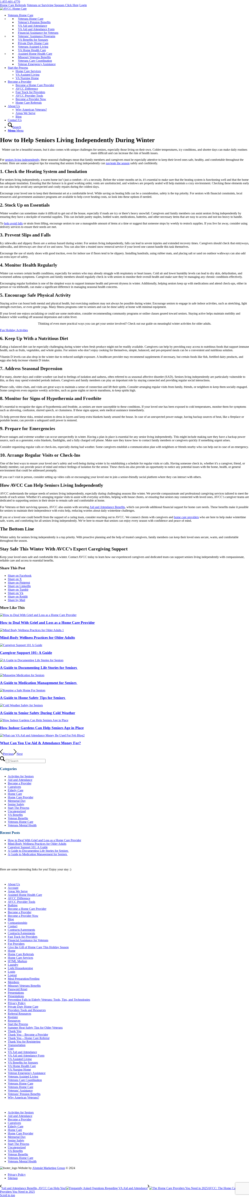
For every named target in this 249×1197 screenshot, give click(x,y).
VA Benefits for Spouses (23, 1062)
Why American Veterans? (23, 1097)
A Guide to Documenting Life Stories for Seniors (39, 668)
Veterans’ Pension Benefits (24, 1094)
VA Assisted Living (20, 1059)
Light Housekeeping (20, 968)
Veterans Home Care (20, 821)
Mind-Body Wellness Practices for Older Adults (37, 637)
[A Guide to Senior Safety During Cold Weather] (21, 705)
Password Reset (17, 989)
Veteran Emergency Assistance (27, 1073)
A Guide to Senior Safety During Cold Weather (37, 713)
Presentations (16, 992)
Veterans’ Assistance (20, 1090)
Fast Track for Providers (22, 936)
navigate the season (118, 163)
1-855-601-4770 (10, 1)
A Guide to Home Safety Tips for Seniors (33, 698)
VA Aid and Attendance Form (26, 1055)
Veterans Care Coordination (25, 1080)
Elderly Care (15, 790)
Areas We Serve (18, 891)
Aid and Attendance (20, 779)
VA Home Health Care (22, 1066)
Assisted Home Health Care (25, 894)
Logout (12, 975)
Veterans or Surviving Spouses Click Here (53, 5)
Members (13, 982)
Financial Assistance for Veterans (28, 940)
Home (11, 950)
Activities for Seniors (21, 776)
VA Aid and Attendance (22, 1052)
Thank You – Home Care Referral (28, 1038)
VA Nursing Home (19, 1069)
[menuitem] (128, 40)
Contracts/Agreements (21, 929)
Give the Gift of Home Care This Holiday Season (38, 947)
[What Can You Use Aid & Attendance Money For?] (42, 735)
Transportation (16, 1045)
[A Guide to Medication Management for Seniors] (22, 675)
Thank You (14, 1031)
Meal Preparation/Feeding (23, 978)
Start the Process (18, 1024)
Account (13, 887)
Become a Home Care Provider (27, 908)
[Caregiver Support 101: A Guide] (21, 645)
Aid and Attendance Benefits (107, 507)
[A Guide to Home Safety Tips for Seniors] (22, 690)
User (11, 1048)
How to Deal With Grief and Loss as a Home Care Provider (47, 623)
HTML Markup (17, 961)
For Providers (16, 943)
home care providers (186, 517)
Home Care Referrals (13, 5)
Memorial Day (17, 800)
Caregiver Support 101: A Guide (26, 653)
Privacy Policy (17, 1003)
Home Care (15, 793)
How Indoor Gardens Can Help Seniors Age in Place (42, 728)
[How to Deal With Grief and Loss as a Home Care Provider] (38, 615)
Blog (11, 919)
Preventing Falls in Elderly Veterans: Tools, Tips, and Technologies (49, 999)
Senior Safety (16, 804)
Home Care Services (20, 957)
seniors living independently (22, 159)
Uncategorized (17, 811)
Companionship (17, 922)
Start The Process (18, 807)
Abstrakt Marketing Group (48, 1168)
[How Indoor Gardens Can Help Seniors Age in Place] (34, 720)
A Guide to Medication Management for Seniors (38, 683)
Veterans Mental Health (22, 825)
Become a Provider (19, 783)
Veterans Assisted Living (23, 1076)
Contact (12, 926)
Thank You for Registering (24, 1041)
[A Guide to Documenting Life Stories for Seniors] (31, 660)
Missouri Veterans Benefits (24, 985)
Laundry (13, 964)
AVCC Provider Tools (21, 901)
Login (83, 5)
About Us (14, 884)
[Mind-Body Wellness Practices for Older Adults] (32, 630)
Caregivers (14, 786)
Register (13, 1017)
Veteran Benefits (18, 818)
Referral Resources (19, 1013)
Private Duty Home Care (23, 1006)
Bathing (13, 905)
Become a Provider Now (23, 915)
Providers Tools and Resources (27, 1010)
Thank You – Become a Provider (28, 1034)
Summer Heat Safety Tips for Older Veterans (35, 1027)
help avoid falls (13, 223)
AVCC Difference (19, 898)
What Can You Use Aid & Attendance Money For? (40, 743)
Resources (14, 1020)
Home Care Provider (20, 797)
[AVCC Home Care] (13, 8)
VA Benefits (15, 814)
